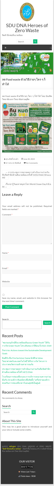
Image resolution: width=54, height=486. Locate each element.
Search (5, 319)
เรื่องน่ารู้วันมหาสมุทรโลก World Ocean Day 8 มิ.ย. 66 (26, 185)
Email (5, 268)
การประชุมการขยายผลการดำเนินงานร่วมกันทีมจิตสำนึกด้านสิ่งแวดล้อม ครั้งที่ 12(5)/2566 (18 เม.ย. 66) (26, 175)
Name (5, 253)
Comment (7, 214)
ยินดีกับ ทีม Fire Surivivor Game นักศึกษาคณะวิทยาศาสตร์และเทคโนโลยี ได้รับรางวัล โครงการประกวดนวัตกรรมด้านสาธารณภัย (24, 361)
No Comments (32, 163)
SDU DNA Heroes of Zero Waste (27, 27)
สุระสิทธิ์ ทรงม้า (12, 159)
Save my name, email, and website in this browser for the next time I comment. (27, 299)
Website (6, 281)
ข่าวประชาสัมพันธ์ (13, 163)
